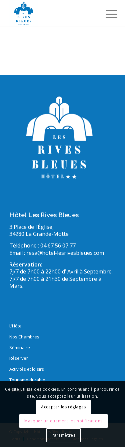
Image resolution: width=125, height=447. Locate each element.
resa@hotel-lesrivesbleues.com (65, 252)
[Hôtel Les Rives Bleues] (51, 13)
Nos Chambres (24, 337)
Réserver (18, 358)
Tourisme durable (27, 380)
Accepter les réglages (63, 407)
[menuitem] (106, 14)
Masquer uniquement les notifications (63, 421)
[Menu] (106, 14)
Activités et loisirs (26, 369)
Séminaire (19, 347)
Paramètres (64, 435)
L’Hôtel (16, 326)
